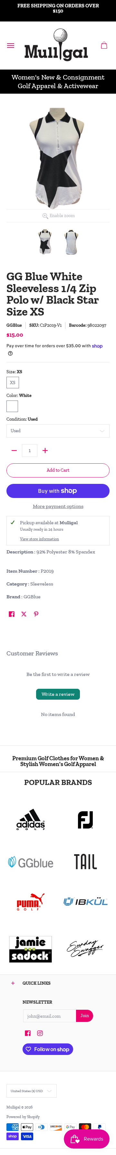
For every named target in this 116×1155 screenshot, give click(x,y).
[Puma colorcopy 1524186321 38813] (30, 902)
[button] (104, 45)
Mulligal (13, 1107)
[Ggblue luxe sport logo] (30, 861)
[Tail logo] (85, 862)
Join (85, 1015)
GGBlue (14, 325)
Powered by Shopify (23, 1117)
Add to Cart (58, 470)
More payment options (58, 506)
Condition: (22, 419)
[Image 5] (85, 949)
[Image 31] (85, 902)
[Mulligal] (56, 45)
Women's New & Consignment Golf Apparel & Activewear (58, 81)
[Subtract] (14, 450)
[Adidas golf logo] (30, 820)
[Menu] (10, 45)
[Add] (45, 450)
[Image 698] (30, 948)
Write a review (58, 694)
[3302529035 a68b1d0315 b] (85, 819)
